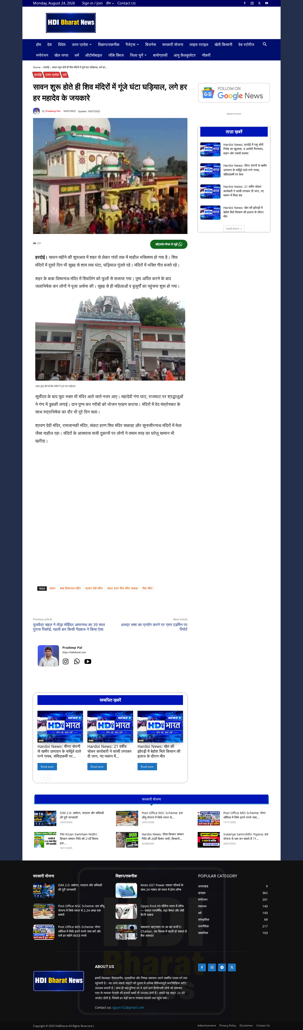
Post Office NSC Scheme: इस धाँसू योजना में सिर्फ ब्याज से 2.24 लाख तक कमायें (81, 910)
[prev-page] (40, 777)
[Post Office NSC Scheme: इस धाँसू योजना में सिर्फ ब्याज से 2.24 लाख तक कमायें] (127, 818)
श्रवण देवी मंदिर (94, 588)
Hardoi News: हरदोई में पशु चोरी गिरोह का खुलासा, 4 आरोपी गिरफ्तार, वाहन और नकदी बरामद (243, 148)
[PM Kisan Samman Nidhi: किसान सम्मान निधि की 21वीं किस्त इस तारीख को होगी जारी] (45, 840)
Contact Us (126, 3)
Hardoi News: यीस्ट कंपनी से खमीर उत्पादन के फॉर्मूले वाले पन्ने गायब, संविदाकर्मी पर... (59, 751)
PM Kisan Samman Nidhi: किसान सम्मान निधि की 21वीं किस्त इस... (79, 838)
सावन (52, 588)
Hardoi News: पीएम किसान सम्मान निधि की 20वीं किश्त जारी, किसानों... (163, 836)
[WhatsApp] (73, 607)
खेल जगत (61, 55)
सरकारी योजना (172, 44)
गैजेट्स (130, 44)
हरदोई (46, 67)
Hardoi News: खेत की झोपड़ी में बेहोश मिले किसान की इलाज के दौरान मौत (159, 751)
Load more (232, 228)
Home (37, 67)
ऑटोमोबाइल (93, 55)
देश (49, 44)
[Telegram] (94, 607)
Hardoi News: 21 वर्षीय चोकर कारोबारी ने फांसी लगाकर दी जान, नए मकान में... (109, 751)
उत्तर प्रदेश (80, 44)
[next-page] (47, 777)
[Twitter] (259, 3)
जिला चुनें (136, 55)
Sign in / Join (92, 3)
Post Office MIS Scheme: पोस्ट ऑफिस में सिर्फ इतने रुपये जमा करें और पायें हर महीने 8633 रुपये (79, 931)
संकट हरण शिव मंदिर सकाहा (122, 588)
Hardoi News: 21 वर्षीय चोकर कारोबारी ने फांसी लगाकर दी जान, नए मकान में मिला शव (243, 190)
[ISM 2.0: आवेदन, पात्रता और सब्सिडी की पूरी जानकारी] (45, 818)
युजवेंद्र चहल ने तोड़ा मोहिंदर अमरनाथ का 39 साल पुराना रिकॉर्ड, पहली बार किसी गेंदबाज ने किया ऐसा (69, 627)
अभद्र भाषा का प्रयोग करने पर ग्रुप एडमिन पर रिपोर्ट (154, 627)
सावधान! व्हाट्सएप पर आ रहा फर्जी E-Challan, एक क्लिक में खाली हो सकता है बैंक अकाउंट (164, 931)
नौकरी (206, 55)
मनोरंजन (42, 55)
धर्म (77, 55)
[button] (264, 45)
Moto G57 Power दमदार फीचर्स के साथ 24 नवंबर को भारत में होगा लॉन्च (162, 887)
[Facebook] (244, 3)
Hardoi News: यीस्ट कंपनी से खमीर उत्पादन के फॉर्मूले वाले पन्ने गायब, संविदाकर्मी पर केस (245, 169)
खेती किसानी (223, 44)
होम (108, 3)
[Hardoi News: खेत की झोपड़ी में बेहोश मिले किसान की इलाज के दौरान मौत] (160, 727)
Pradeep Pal (52, 111)
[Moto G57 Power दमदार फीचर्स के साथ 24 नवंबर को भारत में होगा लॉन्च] (126, 890)
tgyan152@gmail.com (128, 1007)
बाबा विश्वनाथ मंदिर (70, 588)
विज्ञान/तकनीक (108, 44)
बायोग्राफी (160, 55)
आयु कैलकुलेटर (185, 55)
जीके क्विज (116, 55)
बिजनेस (150, 44)
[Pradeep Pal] (37, 111)
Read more (47, 766)
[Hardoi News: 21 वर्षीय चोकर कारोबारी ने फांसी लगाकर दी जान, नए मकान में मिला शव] (110, 727)
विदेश (62, 44)
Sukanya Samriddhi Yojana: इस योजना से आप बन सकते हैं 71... (245, 836)
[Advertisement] (110, 482)
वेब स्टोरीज (246, 44)
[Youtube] (266, 3)
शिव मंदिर (147, 588)
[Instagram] (252, 3)
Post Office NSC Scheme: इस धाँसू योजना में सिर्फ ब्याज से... (162, 815)
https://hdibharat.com (74, 652)
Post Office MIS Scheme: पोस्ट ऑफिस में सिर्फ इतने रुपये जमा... (244, 815)
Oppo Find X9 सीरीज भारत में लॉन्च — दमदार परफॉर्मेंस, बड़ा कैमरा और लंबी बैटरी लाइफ (162, 910)
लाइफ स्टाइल (198, 44)
